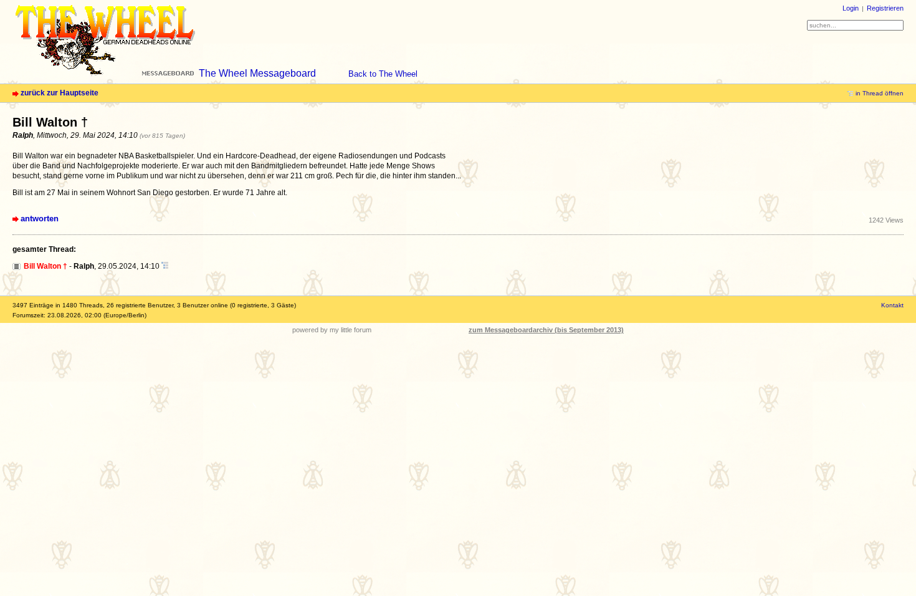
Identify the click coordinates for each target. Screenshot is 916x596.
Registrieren (885, 8)
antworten (40, 218)
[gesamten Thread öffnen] (164, 266)
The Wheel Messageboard (257, 73)
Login (850, 8)
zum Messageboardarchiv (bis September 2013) (546, 330)
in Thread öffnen (880, 93)
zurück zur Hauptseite (59, 93)
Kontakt (892, 305)
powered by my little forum (331, 330)
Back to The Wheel (382, 74)
